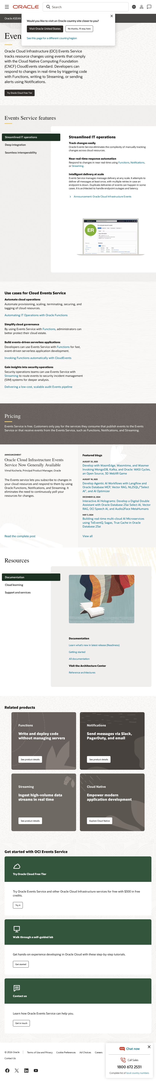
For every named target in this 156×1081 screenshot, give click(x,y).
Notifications (137, 162)
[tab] (31, 137)
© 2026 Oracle (12, 1052)
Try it (17, 905)
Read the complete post (20, 536)
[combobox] (86, 6)
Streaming (78, 165)
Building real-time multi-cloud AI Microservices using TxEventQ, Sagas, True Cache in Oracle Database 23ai (113, 522)
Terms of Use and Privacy (40, 1052)
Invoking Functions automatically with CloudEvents (38, 358)
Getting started (77, 651)
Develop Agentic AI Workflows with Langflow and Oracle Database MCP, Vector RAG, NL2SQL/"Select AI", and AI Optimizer (116, 487)
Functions (123, 162)
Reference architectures (82, 672)
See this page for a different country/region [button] (52, 38)
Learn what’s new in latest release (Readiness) (94, 645)
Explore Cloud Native (99, 820)
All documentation (79, 658)
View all (88, 536)
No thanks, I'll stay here (79, 28)
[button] (7, 7)
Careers (99, 1052)
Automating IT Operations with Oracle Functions (36, 315)
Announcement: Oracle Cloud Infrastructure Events (102, 196)
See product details (30, 759)
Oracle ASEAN (13, 18)
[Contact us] (149, 7)
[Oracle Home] (26, 6)
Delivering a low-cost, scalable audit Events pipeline (38, 387)
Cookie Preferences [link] (66, 1052)
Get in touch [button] (21, 1023)
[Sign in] (141, 7)
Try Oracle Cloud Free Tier (19, 92)
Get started (20, 964)
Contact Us (10, 1058)
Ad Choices (85, 1052)
